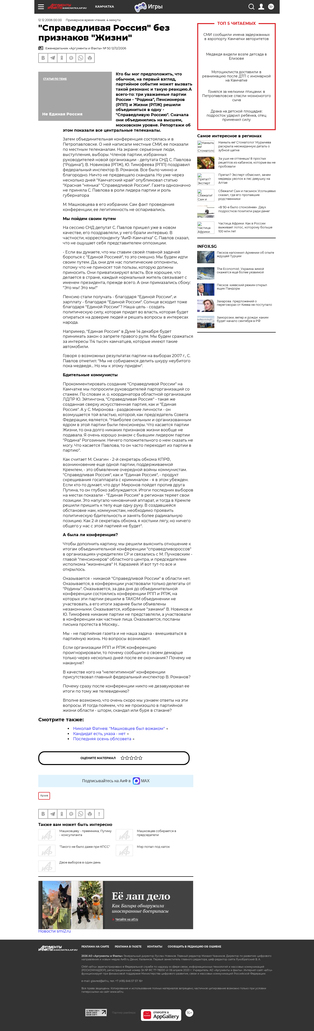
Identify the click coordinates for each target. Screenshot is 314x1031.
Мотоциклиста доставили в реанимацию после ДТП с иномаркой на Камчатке (236, 76)
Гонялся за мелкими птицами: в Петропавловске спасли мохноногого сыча (236, 96)
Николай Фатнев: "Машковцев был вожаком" (119, 728)
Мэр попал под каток (153, 847)
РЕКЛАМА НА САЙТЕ (95, 946)
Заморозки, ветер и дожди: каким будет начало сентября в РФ (242, 319)
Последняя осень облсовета (102, 739)
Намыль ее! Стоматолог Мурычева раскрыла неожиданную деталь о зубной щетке (244, 146)
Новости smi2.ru (54, 931)
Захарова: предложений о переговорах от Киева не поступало (244, 303)
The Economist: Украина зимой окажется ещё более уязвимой (240, 270)
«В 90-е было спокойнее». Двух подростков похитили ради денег (244, 209)
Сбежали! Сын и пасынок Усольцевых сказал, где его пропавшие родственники (247, 195)
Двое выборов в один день (80, 862)
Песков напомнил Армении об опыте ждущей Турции (245, 254)
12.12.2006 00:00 (50, 20)
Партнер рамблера (123, 1012)
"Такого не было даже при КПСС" (84, 847)
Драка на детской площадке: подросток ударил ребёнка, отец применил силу (236, 115)
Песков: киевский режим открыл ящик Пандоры (242, 286)
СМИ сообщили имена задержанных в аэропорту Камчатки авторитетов (236, 37)
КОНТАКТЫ (154, 946)
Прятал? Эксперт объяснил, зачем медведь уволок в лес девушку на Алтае (244, 178)
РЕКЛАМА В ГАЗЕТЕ (128, 946)
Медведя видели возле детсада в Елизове (236, 56)
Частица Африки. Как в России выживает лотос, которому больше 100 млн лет (245, 227)
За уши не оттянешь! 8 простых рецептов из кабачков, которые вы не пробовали (246, 162)
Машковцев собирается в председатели (156, 833)
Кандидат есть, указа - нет (99, 733)
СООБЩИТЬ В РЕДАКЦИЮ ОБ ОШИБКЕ (194, 946)
